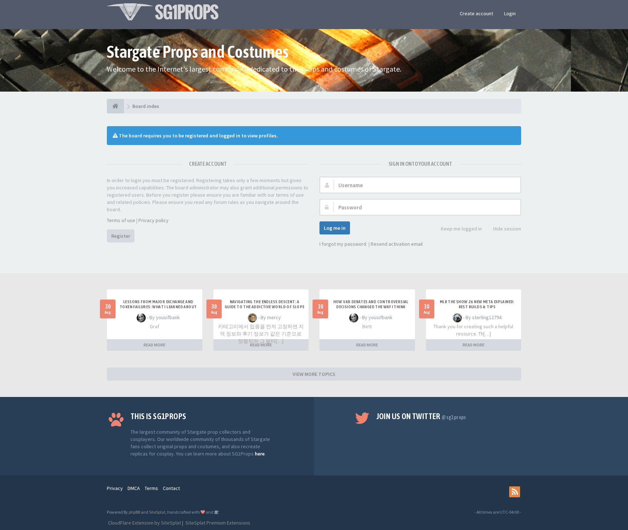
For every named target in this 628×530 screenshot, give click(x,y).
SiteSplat (157, 512)
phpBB (134, 512)
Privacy (115, 488)
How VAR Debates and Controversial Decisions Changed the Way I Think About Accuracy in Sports (370, 306)
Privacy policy (153, 220)
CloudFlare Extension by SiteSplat (144, 522)
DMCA (134, 488)
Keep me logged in (461, 228)
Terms (151, 488)
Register (120, 236)
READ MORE (154, 345)
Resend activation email (397, 244)
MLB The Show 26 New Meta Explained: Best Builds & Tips (477, 304)
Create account (476, 13)
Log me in (335, 228)
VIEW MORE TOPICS (314, 374)
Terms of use (121, 220)
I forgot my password (342, 244)
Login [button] (510, 13)
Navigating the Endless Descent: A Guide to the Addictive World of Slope (265, 304)
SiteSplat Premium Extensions (217, 522)
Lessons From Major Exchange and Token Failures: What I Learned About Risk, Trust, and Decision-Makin (158, 306)
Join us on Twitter (421, 416)
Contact (171, 488)
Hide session (507, 228)
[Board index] (115, 106)
